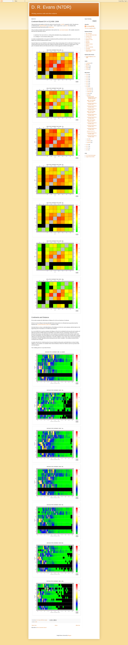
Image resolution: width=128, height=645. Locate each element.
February (89, 140)
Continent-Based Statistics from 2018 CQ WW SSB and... (92, 97)
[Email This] (50, 620)
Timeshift (88, 48)
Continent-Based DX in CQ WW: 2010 (91, 129)
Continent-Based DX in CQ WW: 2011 (91, 126)
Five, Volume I (89, 38)
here (67, 25)
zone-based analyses (63, 29)
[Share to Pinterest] (56, 620)
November (89, 89)
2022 (87, 81)
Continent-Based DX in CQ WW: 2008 (91, 136)
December (89, 88)
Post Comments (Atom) (42, 627)
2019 (87, 86)
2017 (87, 146)
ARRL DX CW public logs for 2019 (91, 112)
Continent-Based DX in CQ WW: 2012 (91, 123)
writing (87, 69)
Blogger (69, 635)
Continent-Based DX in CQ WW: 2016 (91, 107)
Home (56, 625)
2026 (87, 74)
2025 (87, 76)
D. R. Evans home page (90, 155)
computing (88, 63)
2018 (87, 144)
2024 (87, 78)
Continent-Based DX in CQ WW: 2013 (91, 118)
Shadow (87, 45)
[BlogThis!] (51, 620)
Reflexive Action (89, 44)
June (88, 139)
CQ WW (62, 24)
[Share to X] (53, 620)
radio (36, 621)
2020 (87, 84)
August (88, 93)
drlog (87, 64)
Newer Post (34, 625)
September (89, 91)
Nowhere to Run (89, 39)
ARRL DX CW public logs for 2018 (91, 121)
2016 (87, 148)
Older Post (78, 625)
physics (87, 66)
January (89, 142)
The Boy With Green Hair (91, 35)
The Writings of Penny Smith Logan (90, 51)
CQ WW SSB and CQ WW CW (44, 324)
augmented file (42, 25)
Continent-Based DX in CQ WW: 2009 (91, 133)
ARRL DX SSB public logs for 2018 (91, 101)
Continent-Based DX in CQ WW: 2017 (91, 104)
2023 (87, 79)
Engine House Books (90, 156)
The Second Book (89, 47)
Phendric (88, 42)
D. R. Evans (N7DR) (51, 7)
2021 (87, 83)
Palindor (87, 41)
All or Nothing (89, 33)
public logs (51, 27)
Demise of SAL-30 (90, 131)
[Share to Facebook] (54, 620)
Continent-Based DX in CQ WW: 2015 (91, 109)
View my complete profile (90, 28)
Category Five (89, 36)
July (88, 95)
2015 (87, 149)
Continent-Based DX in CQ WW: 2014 (91, 115)
